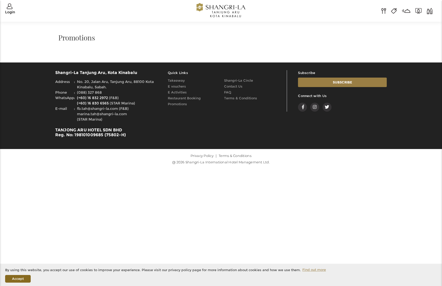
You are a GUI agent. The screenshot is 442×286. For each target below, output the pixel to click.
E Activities (177, 92)
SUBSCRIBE (342, 82)
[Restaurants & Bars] (386, 10)
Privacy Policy (202, 156)
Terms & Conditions (240, 98)
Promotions (177, 104)
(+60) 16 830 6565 (93, 103)
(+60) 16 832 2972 (92, 98)
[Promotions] (396, 10)
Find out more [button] (314, 270)
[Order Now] (408, 10)
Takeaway (176, 80)
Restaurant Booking (184, 98)
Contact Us (233, 86)
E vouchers (177, 86)
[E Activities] (430, 10)
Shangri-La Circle (238, 80)
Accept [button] (18, 279)
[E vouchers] (421, 10)
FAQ (227, 92)
